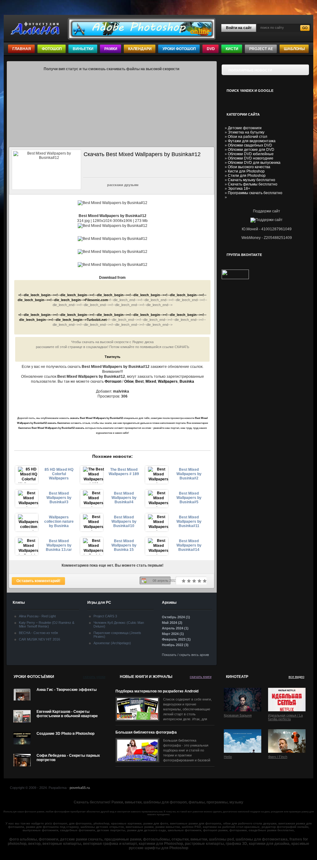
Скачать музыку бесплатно (251, 180)
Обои (128, 381)
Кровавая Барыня (238, 715)
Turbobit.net (97, 319)
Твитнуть (112, 357)
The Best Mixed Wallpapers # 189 (124, 471)
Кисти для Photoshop (246, 171)
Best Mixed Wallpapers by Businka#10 (124, 521)
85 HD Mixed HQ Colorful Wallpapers (59, 473)
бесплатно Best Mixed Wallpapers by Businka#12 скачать (51, 428)
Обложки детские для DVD (251, 149)
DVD (211, 49)
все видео (296, 677)
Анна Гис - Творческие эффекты (67, 690)
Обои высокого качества (249, 167)
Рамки (110, 49)
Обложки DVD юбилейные (251, 154)
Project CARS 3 (105, 616)
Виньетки (83, 49)
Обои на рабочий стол (247, 136)
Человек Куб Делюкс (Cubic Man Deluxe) (118, 624)
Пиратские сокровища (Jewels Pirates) (117, 634)
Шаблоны (294, 49)
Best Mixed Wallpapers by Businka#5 (189, 497)
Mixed (150, 381)
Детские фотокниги (245, 128)
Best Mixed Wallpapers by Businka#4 (124, 497)
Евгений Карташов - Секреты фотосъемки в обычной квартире (67, 713)
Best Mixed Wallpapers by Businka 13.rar (59, 545)
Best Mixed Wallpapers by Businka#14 (189, 545)
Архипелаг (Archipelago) (112, 643)
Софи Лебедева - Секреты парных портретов (68, 757)
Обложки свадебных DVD (250, 145)
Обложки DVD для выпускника (254, 162)
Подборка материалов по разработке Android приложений (156, 691)
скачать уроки (94, 677)
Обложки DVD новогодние (250, 158)
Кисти (232, 49)
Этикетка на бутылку (246, 132)
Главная (21, 49)
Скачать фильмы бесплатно (252, 184)
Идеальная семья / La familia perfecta (285, 717)
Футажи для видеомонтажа (252, 141)
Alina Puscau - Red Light (37, 616)
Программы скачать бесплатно (255, 193)
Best (139, 381)
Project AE (261, 49)
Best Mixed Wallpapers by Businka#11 (189, 521)
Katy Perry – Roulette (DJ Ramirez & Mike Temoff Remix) (46, 624)
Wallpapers (168, 381)
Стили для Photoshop (247, 175)
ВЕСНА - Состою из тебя (38, 633)
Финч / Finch (277, 757)
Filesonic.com (96, 300)
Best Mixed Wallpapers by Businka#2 (189, 473)
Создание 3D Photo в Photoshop (65, 733)
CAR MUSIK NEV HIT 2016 (39, 639)
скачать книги (200, 677)
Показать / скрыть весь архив (185, 655)
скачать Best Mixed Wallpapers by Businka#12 (96, 418)
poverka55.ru (80, 788)
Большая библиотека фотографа (146, 732)
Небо (228, 757)
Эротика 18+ (239, 188)
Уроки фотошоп (179, 49)
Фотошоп (52, 49)
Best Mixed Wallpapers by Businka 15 (124, 545)
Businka (187, 381)
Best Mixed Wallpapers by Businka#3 (59, 497)
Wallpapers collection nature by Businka (59, 521)
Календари (140, 49)
